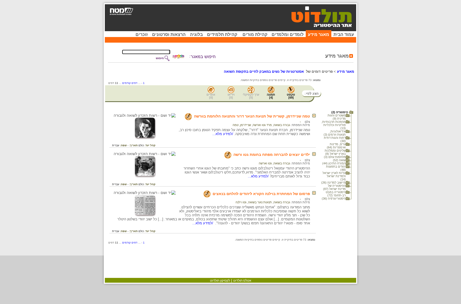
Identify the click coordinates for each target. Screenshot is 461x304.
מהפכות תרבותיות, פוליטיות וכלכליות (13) (333, 125)
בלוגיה (196, 34)
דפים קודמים (129, 83)
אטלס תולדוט (242, 280)
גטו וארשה (265, 163)
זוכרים (142, 34)
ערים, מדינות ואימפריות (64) (336, 146)
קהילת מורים (255, 34)
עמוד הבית (343, 34)
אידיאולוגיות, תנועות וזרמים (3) (335, 133)
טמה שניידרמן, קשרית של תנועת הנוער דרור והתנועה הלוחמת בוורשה (252, 116)
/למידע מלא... (223, 134)
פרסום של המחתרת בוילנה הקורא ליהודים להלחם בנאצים (261, 194)
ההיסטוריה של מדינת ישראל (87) (334, 187)
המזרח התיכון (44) (334, 163)
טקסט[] (291, 96)
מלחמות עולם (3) (335, 157)
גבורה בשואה (281, 125)
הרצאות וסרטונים (169, 34)
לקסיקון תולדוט (220, 280)
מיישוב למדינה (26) (333, 182)
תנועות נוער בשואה (260, 202)
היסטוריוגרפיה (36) (334, 198)
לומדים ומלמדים (288, 34)
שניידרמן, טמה (242, 125)
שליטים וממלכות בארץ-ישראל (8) (335, 152)
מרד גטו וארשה (262, 125)
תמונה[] (271, 96)
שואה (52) (339, 160)
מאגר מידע (318, 34)
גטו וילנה (241, 202)
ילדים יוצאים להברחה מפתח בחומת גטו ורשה (271, 154)
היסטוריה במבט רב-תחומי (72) (336, 193)
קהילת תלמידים (222, 34)
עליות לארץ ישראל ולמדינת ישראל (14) (334, 176)
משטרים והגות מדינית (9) (337, 117)
